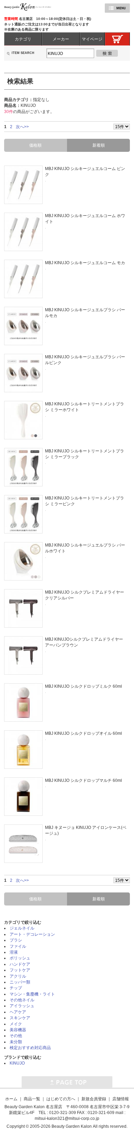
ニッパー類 (20, 982)
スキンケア (20, 1017)
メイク (16, 1024)
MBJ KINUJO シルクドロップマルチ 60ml (83, 780)
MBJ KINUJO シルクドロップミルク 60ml (83, 686)
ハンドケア (20, 964)
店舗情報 (120, 1098)
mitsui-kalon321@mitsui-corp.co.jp (67, 1118)
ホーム (11, 1098)
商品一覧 (32, 1098)
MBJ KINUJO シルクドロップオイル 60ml (83, 733)
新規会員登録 (93, 1098)
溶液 (14, 952)
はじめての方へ (60, 1098)
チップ (16, 988)
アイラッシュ (22, 1005)
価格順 (35, 145)
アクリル (18, 976)
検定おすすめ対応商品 (30, 1047)
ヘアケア (18, 1012)
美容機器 (18, 1029)
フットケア (20, 970)
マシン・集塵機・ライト (32, 994)
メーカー (61, 39)
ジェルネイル (22, 928)
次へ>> (22, 126)
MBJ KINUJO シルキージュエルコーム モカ (85, 262)
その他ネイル (22, 1000)
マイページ (92, 39)
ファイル (18, 946)
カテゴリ (23, 39)
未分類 (16, 1041)
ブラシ (16, 940)
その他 (16, 1035)
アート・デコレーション (32, 934)
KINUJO (17, 1063)
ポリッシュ (20, 958)
